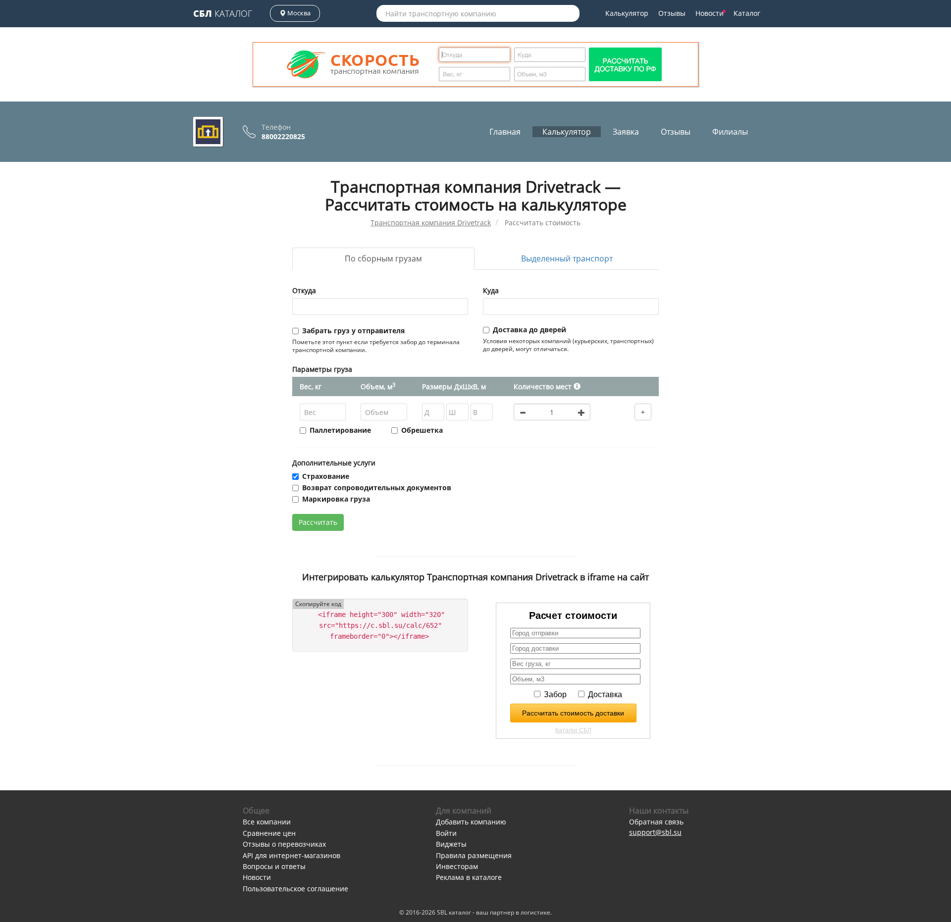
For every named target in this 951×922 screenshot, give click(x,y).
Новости (709, 13)
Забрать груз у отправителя (353, 330)
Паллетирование (340, 430)
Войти (446, 833)
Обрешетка (422, 430)
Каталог (222, 13)
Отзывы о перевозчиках (284, 844)
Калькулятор (626, 13)
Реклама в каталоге (469, 877)
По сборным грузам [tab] (383, 258)
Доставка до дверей (529, 329)
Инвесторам (457, 866)
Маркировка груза (336, 499)
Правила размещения (474, 855)
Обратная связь (656, 821)
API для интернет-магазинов (291, 855)
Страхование (325, 476)
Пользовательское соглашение (295, 888)
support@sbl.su (655, 832)
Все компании (267, 821)
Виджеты (451, 844)
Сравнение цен (269, 833)
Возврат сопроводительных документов (376, 487)
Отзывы (672, 13)
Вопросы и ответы (274, 866)
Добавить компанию (471, 821)
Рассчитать (318, 522)
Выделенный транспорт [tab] (567, 258)
